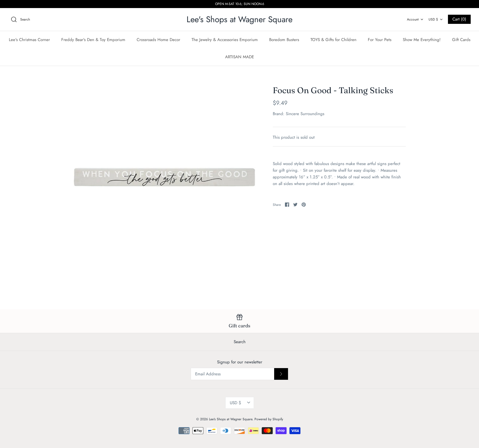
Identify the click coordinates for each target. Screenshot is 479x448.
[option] (164, 177)
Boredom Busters (284, 40)
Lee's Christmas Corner (29, 40)
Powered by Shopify (268, 419)
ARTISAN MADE (239, 57)
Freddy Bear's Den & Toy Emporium (93, 40)
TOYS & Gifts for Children (333, 40)
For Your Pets (379, 40)
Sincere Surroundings (305, 114)
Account (413, 19)
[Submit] (281, 374)
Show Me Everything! (422, 40)
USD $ (433, 19)
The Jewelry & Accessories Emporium (225, 40)
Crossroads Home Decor (158, 40)
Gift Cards (461, 40)
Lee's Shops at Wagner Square (230, 419)
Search (240, 342)
